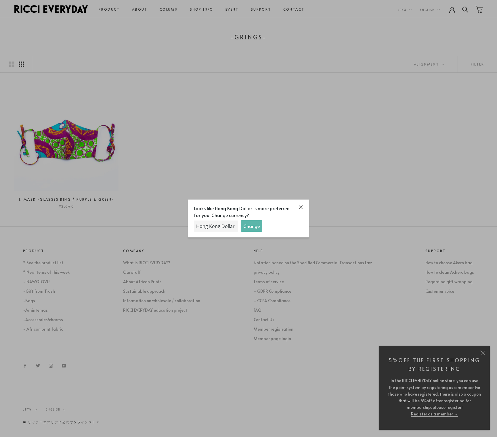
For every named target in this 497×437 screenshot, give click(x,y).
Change (251, 226)
